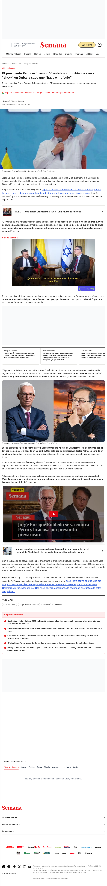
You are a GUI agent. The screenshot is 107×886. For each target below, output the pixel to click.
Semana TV (16, 63)
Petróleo (46, 605)
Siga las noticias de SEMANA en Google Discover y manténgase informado (40, 93)
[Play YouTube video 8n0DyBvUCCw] (53, 514)
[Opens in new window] (8, 866)
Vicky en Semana (31, 63)
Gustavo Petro (9, 605)
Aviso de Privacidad (12, 874)
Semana (5, 63)
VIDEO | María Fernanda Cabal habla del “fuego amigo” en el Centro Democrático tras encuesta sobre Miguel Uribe (19, 355)
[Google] (3, 866)
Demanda (58, 605)
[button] (53, 514)
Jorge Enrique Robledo (29, 605)
